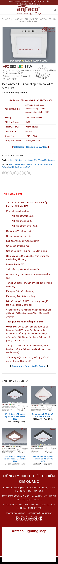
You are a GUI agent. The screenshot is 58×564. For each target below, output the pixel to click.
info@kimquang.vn (43, 513)
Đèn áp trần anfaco (29, 164)
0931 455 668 (34, 508)
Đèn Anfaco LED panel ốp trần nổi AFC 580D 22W (43, 459)
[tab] (29, 194)
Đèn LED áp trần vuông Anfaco (21, 160)
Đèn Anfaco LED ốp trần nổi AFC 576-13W (43, 415)
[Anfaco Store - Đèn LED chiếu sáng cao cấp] (28, 10)
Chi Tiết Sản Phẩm (13, 194)
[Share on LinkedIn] (29, 173)
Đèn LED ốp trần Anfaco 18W (19, 167)
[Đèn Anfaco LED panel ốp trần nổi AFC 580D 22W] (43, 441)
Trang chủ (7, 19)
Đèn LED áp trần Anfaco (36, 19)
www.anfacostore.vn (15, 513)
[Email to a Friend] (19, 173)
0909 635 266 (32, 504)
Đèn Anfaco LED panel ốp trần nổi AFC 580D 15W (15, 416)
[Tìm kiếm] (55, 9)
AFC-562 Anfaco (15, 164)
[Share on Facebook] (9, 173)
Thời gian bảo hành (13, 140)
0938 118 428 (48, 504)
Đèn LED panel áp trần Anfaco (37, 20)
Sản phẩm (19, 19)
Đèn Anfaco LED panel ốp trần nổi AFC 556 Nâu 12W (15, 459)
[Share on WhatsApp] (4, 173)
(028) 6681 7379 (14, 504)
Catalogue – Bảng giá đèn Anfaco (30, 147)
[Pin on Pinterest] (24, 173)
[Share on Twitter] (14, 173)
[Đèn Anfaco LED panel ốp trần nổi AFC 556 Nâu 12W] (15, 441)
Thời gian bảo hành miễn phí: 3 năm (24, 322)
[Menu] (3, 10)
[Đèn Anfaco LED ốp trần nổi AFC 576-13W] (43, 398)
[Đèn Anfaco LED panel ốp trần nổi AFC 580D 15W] (15, 398)
